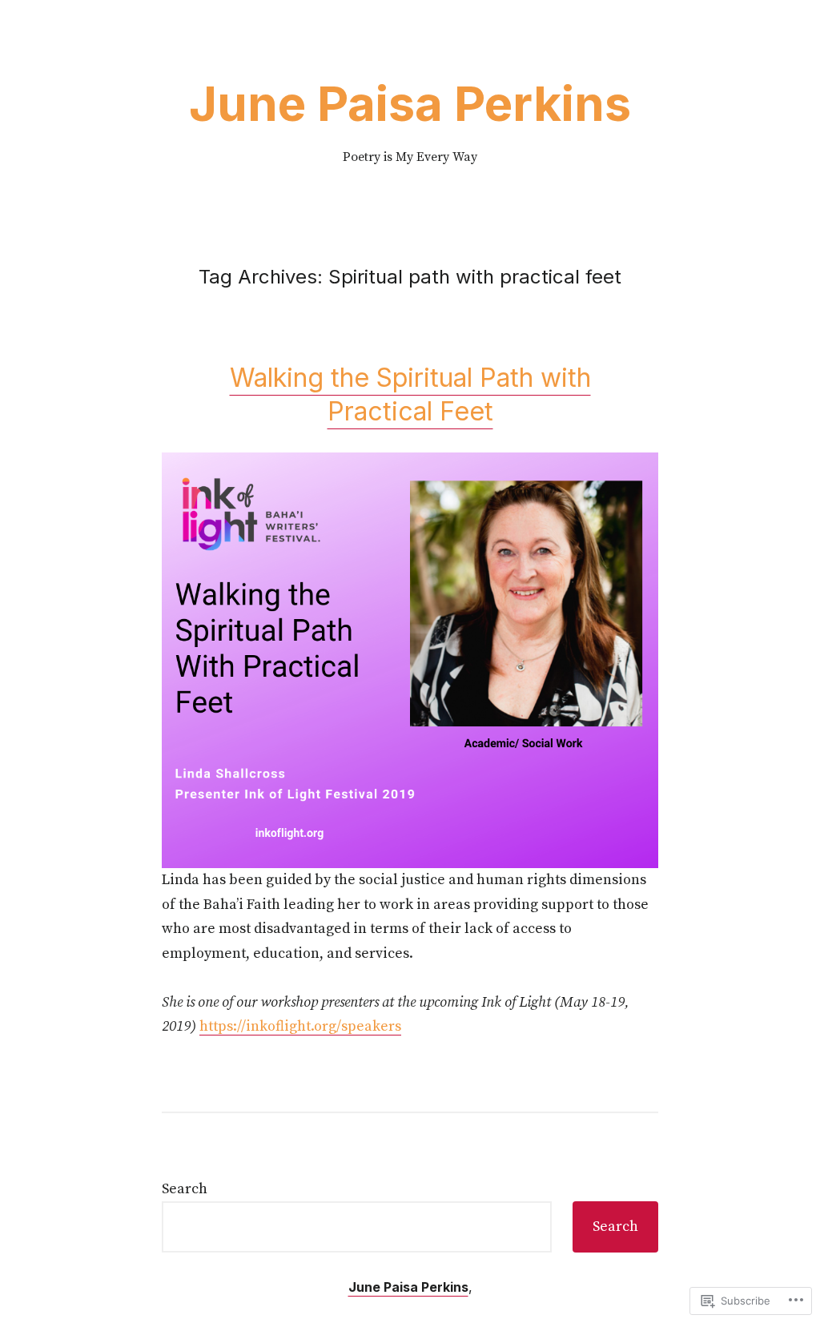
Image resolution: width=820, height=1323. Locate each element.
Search (184, 1189)
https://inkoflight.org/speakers (300, 1026)
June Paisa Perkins (410, 103)
